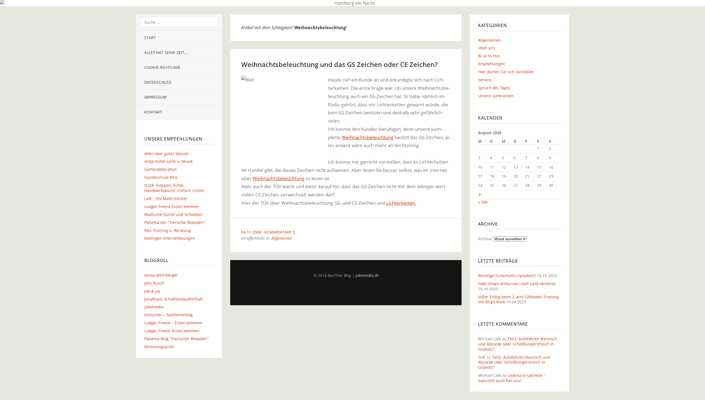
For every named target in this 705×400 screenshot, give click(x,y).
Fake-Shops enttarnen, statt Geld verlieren (517, 283)
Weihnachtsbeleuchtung (368, 137)
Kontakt (153, 112)
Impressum (155, 97)
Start (150, 37)
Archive (485, 238)
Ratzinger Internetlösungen (169, 238)
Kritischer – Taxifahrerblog (168, 314)
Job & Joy (152, 291)
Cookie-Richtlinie (162, 67)
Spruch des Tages (494, 87)
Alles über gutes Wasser (166, 153)
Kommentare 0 (279, 232)
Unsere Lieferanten (496, 95)
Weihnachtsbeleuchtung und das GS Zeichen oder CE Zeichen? (339, 64)
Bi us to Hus (489, 55)
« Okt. (483, 202)
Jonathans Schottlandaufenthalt (173, 299)
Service (484, 79)
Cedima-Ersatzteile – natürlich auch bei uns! (511, 378)
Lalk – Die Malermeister (166, 198)
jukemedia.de (367, 275)
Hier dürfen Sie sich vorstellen (506, 71)
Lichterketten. (401, 203)
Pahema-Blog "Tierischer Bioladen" (176, 338)
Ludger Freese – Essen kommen (173, 322)
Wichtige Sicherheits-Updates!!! (507, 275)
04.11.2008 (251, 232)
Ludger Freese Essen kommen (171, 206)
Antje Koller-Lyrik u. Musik (168, 161)
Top (346, 291)
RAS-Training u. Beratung (167, 230)
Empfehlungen (491, 63)
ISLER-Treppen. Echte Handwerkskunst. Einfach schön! (174, 188)
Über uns (486, 47)
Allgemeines (281, 238)
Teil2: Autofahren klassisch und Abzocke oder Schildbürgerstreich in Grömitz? (517, 344)
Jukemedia (154, 306)
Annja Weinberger (161, 275)
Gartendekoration (160, 169)
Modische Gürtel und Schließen (173, 214)
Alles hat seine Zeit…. (166, 52)
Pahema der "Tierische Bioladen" (174, 222)
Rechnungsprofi (158, 346)
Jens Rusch (154, 283)
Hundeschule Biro (160, 177)
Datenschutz (157, 82)
